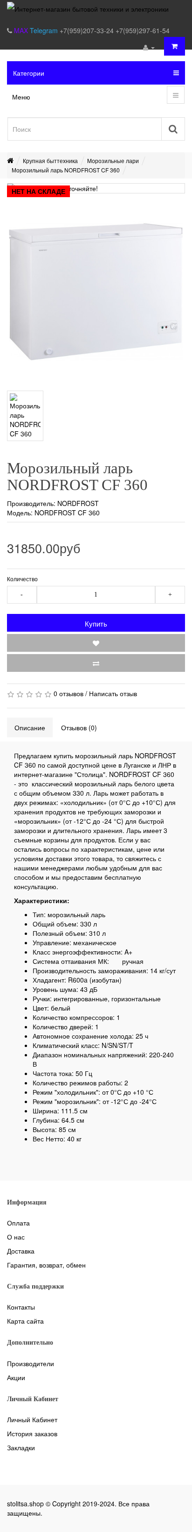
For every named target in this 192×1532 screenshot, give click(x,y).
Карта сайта (25, 1320)
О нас (16, 1236)
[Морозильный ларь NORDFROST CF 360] (96, 292)
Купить (96, 623)
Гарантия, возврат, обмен (46, 1264)
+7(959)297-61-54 (143, 30)
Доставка (20, 1250)
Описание (29, 727)
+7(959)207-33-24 (88, 30)
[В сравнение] (96, 663)
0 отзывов (68, 693)
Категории (28, 73)
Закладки (21, 1447)
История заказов (32, 1433)
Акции (16, 1377)
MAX (22, 30)
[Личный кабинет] (149, 47)
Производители (30, 1363)
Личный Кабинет (32, 1419)
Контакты (21, 1306)
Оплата (18, 1222)
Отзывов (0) (79, 727)
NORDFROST (78, 503)
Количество (22, 579)
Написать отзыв (113, 693)
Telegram (45, 30)
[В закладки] (96, 643)
